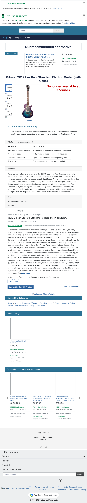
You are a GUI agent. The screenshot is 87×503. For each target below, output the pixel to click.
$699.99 (60, 403)
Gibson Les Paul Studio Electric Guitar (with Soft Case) (18, 398)
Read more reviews (71, 286)
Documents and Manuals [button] (43, 201)
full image (28, 120)
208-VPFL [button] (43, 438)
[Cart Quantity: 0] (70, 30)
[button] (27, 101)
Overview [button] (43, 169)
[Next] (79, 397)
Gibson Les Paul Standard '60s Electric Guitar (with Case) (40, 55)
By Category (14, 37)
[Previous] (7, 397)
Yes (10, 281)
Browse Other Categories (43, 298)
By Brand (26, 37)
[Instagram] (43, 482)
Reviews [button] (43, 205)
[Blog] (9, 482)
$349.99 (37, 403)
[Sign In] (76, 30)
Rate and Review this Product (20, 287)
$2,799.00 (67, 54)
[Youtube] (77, 482)
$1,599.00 (15, 403)
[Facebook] (26, 482)
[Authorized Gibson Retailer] (43, 294)
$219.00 (14, 346)
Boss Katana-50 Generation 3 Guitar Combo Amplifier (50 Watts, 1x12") (43, 398)
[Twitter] (60, 482)
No (16, 281)
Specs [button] (43, 197)
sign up (80, 474)
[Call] (82, 30)
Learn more (57, 8)
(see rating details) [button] (28, 221)
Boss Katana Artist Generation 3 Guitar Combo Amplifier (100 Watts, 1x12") (65, 398)
